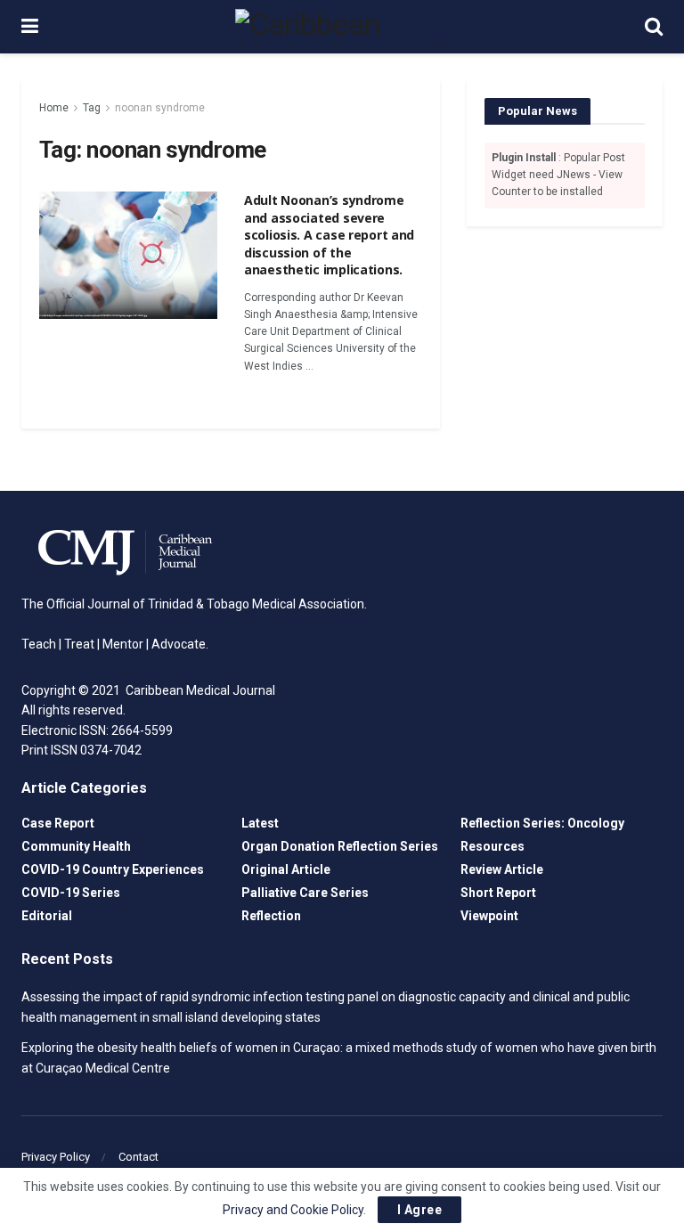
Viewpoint (489, 916)
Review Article (501, 869)
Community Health (76, 846)
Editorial (46, 916)
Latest (260, 823)
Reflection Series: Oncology (542, 823)
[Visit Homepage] (342, 27)
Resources (492, 846)
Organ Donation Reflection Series (339, 846)
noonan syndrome (160, 108)
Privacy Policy (55, 1156)
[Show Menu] (29, 26)
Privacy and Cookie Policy (293, 1210)
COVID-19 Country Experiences (112, 869)
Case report (57, 823)
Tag (92, 108)
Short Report (498, 892)
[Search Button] (654, 26)
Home (54, 108)
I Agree (420, 1210)
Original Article (285, 869)
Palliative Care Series (305, 892)
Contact (138, 1156)
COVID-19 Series (70, 892)
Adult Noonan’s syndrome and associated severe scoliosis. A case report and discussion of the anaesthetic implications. (329, 235)
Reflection (271, 916)
